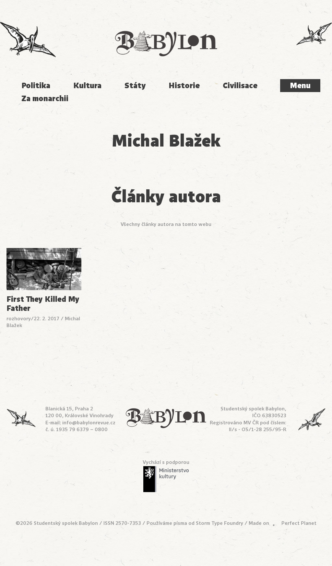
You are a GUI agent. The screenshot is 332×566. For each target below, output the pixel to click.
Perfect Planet (298, 523)
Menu (300, 85)
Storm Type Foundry (219, 523)
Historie (184, 85)
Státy (135, 85)
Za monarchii (44, 98)
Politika (35, 85)
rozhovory (18, 318)
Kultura (87, 85)
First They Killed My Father (42, 304)
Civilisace (240, 85)
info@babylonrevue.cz (88, 422)
